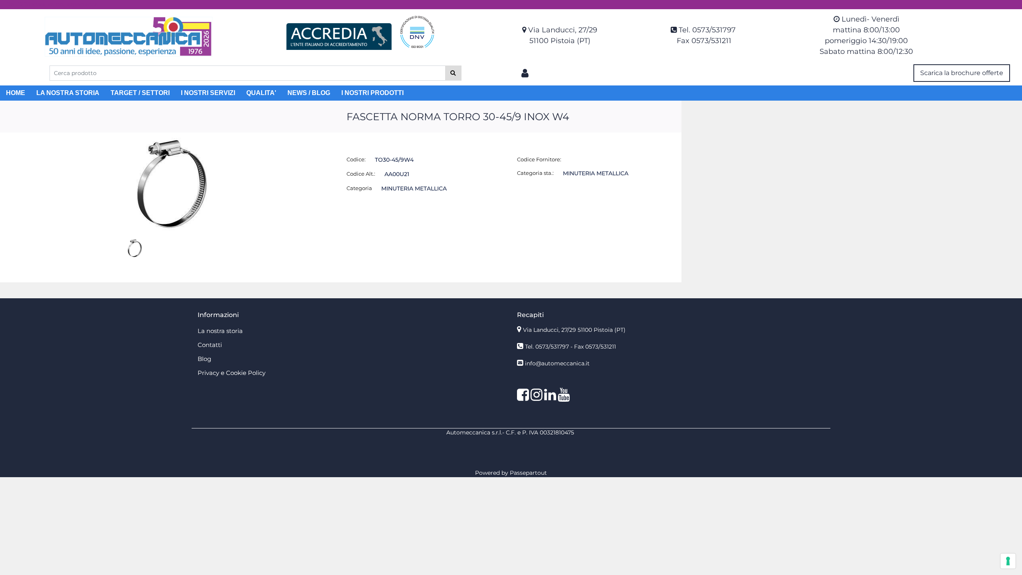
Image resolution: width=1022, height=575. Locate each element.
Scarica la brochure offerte (961, 73)
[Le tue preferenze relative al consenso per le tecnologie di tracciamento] (1008, 561)
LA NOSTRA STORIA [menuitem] (67, 92)
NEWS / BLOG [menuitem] (308, 92)
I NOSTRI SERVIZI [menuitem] (208, 92)
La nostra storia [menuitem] (220, 331)
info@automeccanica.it (557, 363)
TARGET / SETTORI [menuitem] (140, 92)
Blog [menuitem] (204, 359)
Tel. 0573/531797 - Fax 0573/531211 (570, 346)
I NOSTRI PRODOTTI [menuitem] (372, 92)
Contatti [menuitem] (210, 345)
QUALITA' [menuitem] (261, 92)
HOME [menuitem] (15, 92)
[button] (453, 73)
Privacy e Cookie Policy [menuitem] (231, 373)
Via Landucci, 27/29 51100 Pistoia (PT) (574, 329)
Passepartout (528, 472)
